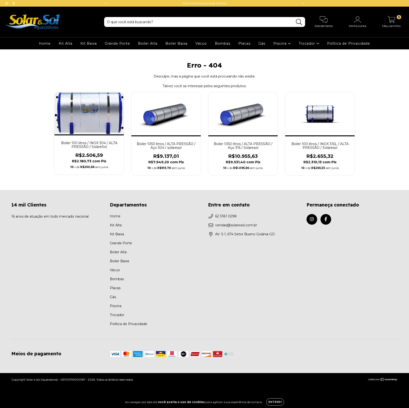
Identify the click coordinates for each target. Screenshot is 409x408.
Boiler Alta (147, 43)
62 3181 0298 (226, 216)
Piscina (280, 43)
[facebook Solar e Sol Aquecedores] (14, 3)
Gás (261, 43)
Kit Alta (65, 43)
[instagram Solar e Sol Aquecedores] (7, 3)
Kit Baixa (88, 43)
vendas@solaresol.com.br (236, 225)
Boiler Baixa (176, 43)
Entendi (275, 402)
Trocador (307, 43)
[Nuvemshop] (383, 380)
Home (45, 43)
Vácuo (201, 43)
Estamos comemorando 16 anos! (204, 3)
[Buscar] (299, 22)
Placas (244, 43)
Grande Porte (117, 43)
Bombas (222, 43)
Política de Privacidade (348, 43)
